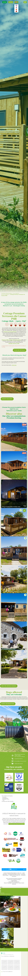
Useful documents (18, 763)
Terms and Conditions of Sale (14, 879)
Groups (11, 2)
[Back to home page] (3, 7)
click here (14, 365)
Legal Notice (14, 880)
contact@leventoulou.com (20, 761)
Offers (4, 2)
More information (7, 703)
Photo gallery (7, 398)
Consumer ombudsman (14, 881)
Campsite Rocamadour (6, 293)
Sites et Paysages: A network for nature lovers (14, 882)
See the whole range (8, 686)
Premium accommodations (10, 331)
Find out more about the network (16, 823)
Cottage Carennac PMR (13, 343)
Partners (14, 884)
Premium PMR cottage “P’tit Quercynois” (11, 339)
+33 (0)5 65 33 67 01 (18, 758)
